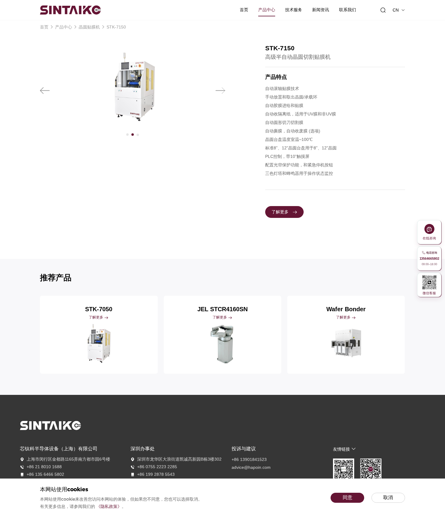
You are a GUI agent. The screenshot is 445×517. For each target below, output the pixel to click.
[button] (45, 90)
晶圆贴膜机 (89, 27)
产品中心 (63, 27)
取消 (388, 497)
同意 (347, 497)
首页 (45, 27)
